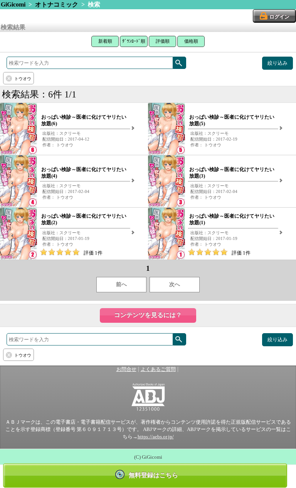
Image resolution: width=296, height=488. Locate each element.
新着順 (105, 41)
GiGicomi (13, 4)
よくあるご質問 (158, 369)
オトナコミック (56, 4)
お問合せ (126, 369)
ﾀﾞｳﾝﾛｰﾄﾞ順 (133, 41)
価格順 (191, 41)
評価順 (163, 41)
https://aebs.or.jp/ (156, 436)
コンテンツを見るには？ (148, 315)
